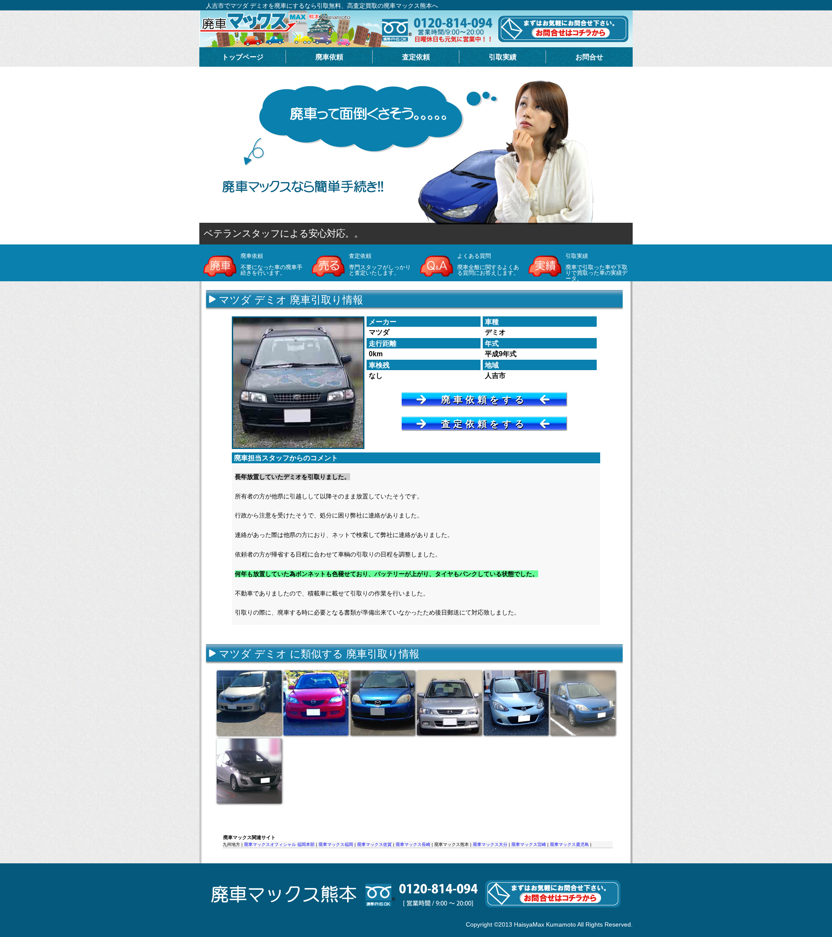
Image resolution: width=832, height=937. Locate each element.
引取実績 (503, 57)
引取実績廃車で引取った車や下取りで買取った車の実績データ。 (596, 267)
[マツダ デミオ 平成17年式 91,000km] (582, 702)
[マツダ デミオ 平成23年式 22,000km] (249, 771)
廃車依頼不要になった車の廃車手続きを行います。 (271, 264)
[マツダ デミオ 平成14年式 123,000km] (315, 702)
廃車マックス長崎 (413, 844)
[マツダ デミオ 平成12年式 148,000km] (449, 702)
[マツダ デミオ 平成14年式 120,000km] (249, 702)
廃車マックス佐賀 (374, 844)
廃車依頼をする (484, 399)
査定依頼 (416, 57)
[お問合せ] (415, 917)
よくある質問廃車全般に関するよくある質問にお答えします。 (488, 264)
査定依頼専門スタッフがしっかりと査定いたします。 (380, 264)
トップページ (242, 57)
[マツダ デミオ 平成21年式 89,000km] (516, 702)
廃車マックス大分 (490, 844)
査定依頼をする (484, 424)
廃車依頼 (329, 57)
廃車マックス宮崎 (528, 844)
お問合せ (589, 57)
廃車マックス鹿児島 (569, 844)
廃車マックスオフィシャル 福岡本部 (279, 844)
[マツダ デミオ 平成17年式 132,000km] (382, 702)
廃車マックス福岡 (335, 844)
